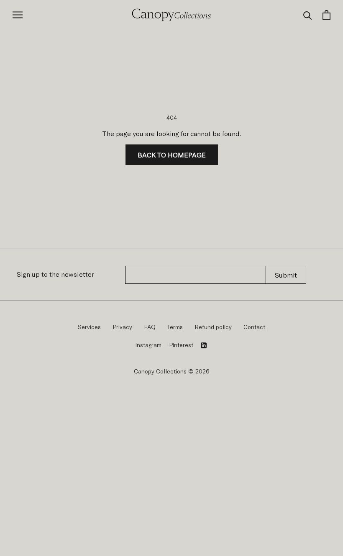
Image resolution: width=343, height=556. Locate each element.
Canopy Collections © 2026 (172, 371)
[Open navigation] (18, 14)
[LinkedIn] (204, 345)
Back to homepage (172, 155)
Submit (286, 275)
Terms (175, 326)
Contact (254, 326)
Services (89, 326)
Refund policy (213, 326)
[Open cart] (326, 15)
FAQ (150, 326)
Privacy (122, 326)
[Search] (307, 14)
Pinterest (181, 344)
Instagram (148, 344)
